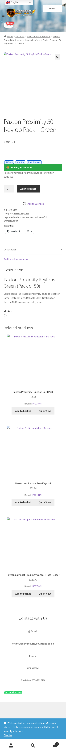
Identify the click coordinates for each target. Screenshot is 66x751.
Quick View (45, 410)
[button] (57, 57)
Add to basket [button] (23, 410)
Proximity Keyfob (38, 217)
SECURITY (19, 36)
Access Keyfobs (32, 40)
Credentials (15, 217)
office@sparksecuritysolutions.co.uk (33, 643)
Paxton (25, 217)
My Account (11, 745)
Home (10, 36)
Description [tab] (10, 249)
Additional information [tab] (16, 258)
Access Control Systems (38, 36)
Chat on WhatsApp (13, 692)
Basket (51, 742)
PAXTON (14, 220)
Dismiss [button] (8, 735)
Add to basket (28, 188)
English (14, 2)
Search (33, 745)
